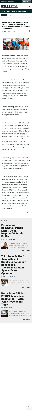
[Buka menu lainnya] (29, 11)
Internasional (22, 11)
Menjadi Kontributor (27, 1)
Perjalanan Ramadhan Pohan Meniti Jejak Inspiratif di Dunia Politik (12, 231)
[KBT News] (9, 6)
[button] (29, 31)
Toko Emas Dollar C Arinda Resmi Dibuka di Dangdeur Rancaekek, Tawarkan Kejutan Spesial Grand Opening (13, 265)
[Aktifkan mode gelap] (29, 407)
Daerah (8, 11)
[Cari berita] (29, 6)
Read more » (26, 251)
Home (3, 11)
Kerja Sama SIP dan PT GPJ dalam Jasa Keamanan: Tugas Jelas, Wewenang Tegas (13, 299)
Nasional (14, 11)
